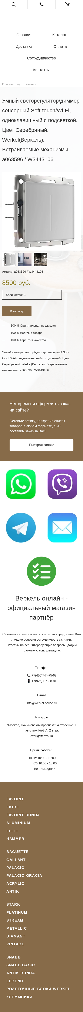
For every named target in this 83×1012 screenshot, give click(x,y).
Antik (12, 891)
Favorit (15, 799)
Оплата (60, 46)
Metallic (16, 928)
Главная (23, 35)
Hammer (15, 839)
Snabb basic (20, 965)
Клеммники (19, 997)
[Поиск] (13, 4)
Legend (14, 981)
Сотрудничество (41, 58)
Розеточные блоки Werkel (38, 989)
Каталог (59, 35)
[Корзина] (69, 4)
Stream (14, 920)
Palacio (15, 868)
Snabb (13, 957)
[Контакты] (41, 4)
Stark (13, 904)
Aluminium (18, 823)
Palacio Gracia (24, 876)
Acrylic (15, 884)
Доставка (24, 46)
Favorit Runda (23, 815)
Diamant (15, 936)
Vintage (15, 944)
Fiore (12, 807)
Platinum (16, 913)
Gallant (16, 860)
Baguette (17, 852)
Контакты (41, 70)
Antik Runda (20, 973)
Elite (12, 831)
